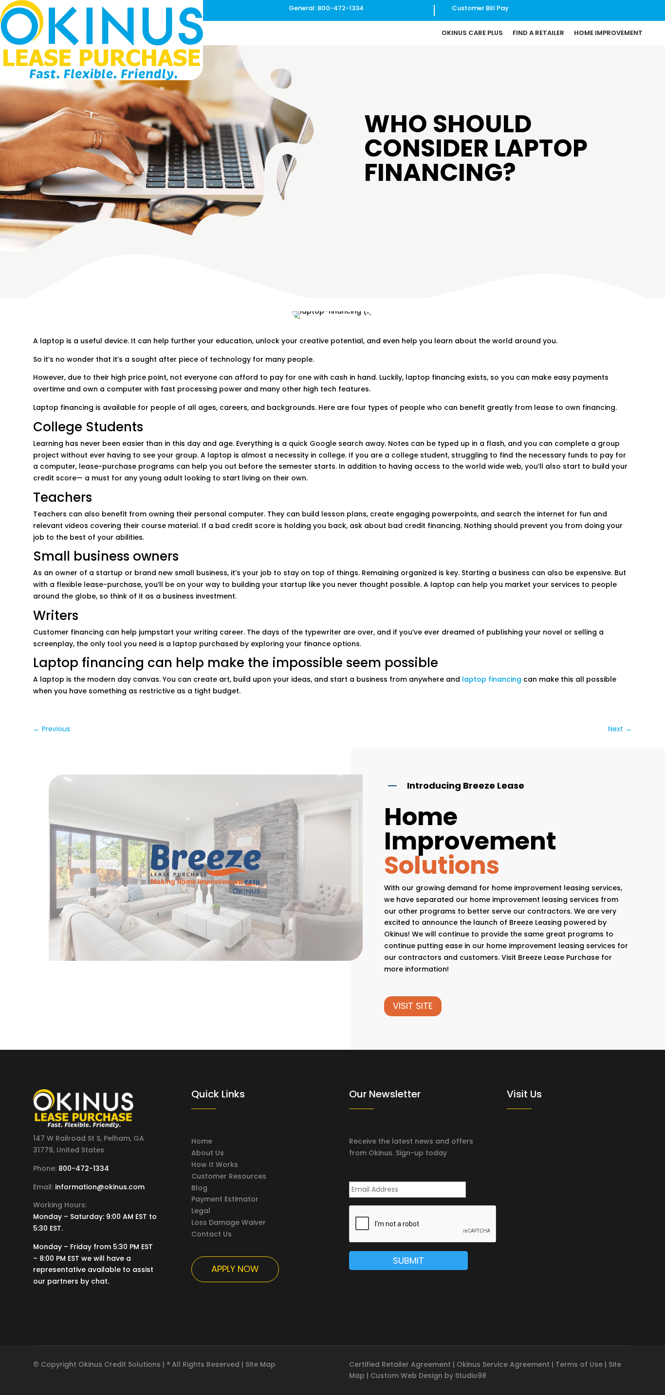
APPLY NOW (235, 1269)
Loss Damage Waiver (228, 1222)
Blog (199, 1188)
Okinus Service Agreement (503, 1364)
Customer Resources (228, 1176)
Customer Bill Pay (480, 8)
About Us (207, 1153)
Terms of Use (579, 1364)
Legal (200, 1211)
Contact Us (211, 1234)
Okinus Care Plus (472, 33)
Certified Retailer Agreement (400, 1364)
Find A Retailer (538, 33)
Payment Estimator (225, 1199)
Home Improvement (608, 33)
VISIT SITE (413, 1006)
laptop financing (491, 679)
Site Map (260, 1364)
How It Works (214, 1164)
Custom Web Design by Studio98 (428, 1375)
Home (201, 1141)
